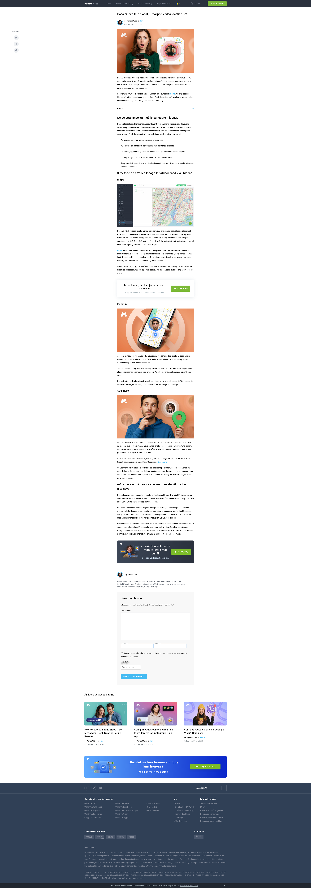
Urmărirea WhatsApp (93, 807)
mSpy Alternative (164, 3)
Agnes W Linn (131, 574)
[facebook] (16, 44)
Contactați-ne (179, 817)
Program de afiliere (182, 814)
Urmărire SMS (90, 803)
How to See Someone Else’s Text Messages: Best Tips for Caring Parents (103, 733)
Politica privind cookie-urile (189, 886)
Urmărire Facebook (123, 807)
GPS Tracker (152, 807)
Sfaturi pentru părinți (124, 3)
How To (142, 21)
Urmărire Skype (122, 817)
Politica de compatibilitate (211, 821)
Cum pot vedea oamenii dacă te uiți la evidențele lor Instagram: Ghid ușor (154, 733)
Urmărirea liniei (153, 810)
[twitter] (16, 37)
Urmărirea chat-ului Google (126, 810)
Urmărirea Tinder (122, 803)
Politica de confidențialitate (211, 810)
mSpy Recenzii (180, 821)
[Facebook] (86, 788)
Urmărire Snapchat (92, 810)
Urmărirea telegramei (93, 814)
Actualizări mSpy (145, 3)
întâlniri (172, 94)
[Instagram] (100, 788)
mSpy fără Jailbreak (93, 817)
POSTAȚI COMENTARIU (133, 676)
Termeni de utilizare (208, 803)
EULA (202, 807)
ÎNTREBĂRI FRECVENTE (184, 807)
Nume (157, 643)
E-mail (124, 643)
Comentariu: (126, 611)
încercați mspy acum (205, 767)
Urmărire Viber (121, 814)
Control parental (153, 803)
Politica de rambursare (209, 814)
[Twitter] (93, 788)
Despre (177, 803)
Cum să (108, 3)
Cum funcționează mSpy (184, 810)
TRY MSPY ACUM (180, 288)
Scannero (162, 462)
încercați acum (217, 3)
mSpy (119, 250)
